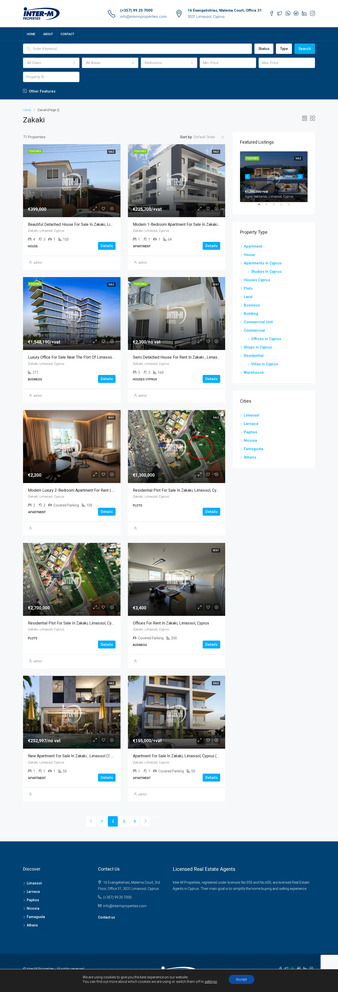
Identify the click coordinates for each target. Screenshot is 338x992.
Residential (254, 355)
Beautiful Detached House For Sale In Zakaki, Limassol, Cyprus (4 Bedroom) (93, 224)
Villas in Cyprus (264, 364)
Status (263, 48)
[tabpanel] (274, 176)
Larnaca (251, 423)
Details (107, 246)
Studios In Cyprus (266, 271)
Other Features (41, 91)
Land (248, 297)
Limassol (251, 415)
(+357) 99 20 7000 (136, 10)
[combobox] (51, 63)
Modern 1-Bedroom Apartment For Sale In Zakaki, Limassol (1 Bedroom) (195, 224)
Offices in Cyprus (266, 339)
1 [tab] (261, 206)
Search (304, 48)
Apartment (253, 246)
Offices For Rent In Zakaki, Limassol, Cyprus (171, 623)
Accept (241, 979)
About (48, 34)
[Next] (145, 821)
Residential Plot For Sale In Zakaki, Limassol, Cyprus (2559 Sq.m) (85, 623)
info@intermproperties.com (143, 16)
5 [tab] (291, 206)
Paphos (250, 432)
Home (31, 34)
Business (252, 305)
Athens (250, 457)
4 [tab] (283, 206)
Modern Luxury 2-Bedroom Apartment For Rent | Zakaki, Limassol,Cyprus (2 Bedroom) (102, 490)
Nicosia (250, 440)
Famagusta (253, 449)
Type (284, 48)
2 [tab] (268, 206)
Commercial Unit (258, 322)
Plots (248, 288)
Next (300, 176)
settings (211, 982)
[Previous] (91, 821)
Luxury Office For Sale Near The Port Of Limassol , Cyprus (78, 357)
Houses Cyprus (257, 280)
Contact (67, 34)
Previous (247, 176)
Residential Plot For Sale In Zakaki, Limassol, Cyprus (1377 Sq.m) (189, 490)
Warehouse (254, 372)
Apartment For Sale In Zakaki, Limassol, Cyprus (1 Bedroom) (185, 756)
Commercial (254, 330)
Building (251, 313)
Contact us (106, 917)
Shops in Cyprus (258, 347)
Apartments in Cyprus (263, 263)
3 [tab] (276, 206)
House (249, 255)
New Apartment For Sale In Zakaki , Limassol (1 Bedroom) (78, 756)
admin (38, 262)
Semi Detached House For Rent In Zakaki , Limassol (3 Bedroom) (189, 357)
